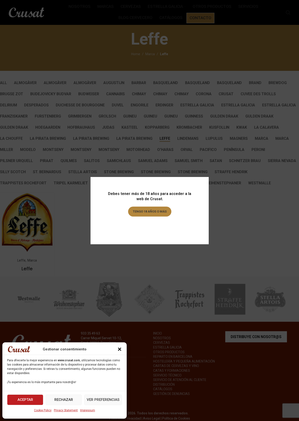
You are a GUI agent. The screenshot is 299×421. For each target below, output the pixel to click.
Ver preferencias (103, 400)
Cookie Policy (43, 410)
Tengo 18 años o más (149, 211)
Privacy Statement (66, 410)
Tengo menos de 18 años (149, 225)
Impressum (87, 410)
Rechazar (63, 400)
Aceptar (25, 400)
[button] (119, 349)
